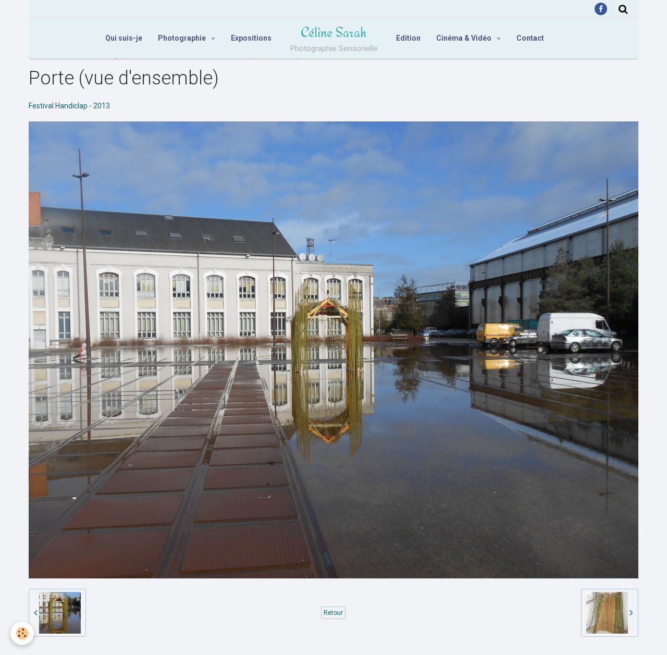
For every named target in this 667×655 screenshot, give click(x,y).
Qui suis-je (123, 38)
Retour (333, 612)
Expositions (251, 38)
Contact (530, 38)
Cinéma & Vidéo (464, 38)
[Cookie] (22, 633)
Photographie (182, 38)
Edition (408, 38)
